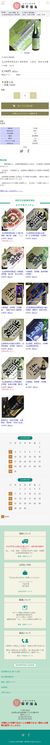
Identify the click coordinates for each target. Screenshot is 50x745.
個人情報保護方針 (7, 677)
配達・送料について (25, 556)
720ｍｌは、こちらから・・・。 (11, 191)
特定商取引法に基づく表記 (10, 671)
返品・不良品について (25, 656)
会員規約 (4, 687)
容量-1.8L (8, 82)
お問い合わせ (6, 692)
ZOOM (26, 53)
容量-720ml (9, 85)
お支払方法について (25, 591)
